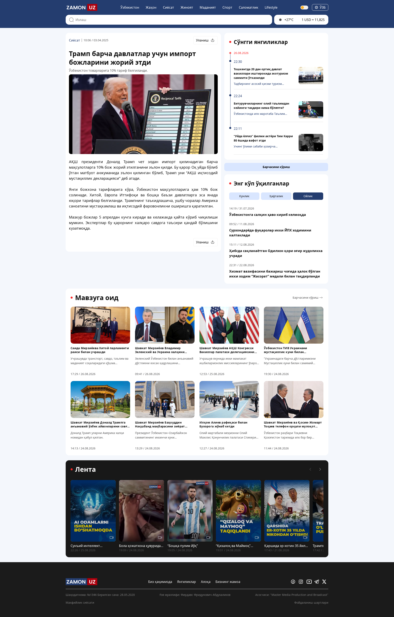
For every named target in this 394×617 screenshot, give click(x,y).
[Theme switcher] (304, 7)
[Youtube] (310, 582)
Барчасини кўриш (276, 167)
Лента (85, 469)
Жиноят (187, 7)
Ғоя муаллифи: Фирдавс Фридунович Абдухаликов (195, 595)
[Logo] (81, 7)
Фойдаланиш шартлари (311, 602)
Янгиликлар (186, 581)
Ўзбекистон (129, 7)
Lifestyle (271, 7)
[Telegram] (317, 582)
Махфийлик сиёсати (80, 602)
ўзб (323, 7)
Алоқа (206, 581)
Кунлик (244, 196)
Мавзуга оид (96, 298)
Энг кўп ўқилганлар (261, 183)
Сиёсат (168, 7)
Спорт (227, 7)
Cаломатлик (248, 7)
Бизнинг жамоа (227, 581)
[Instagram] (302, 582)
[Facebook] (294, 582)
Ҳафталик (276, 196)
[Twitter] (325, 582)
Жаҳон (151, 7)
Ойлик (308, 196)
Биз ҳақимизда (160, 581)
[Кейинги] (320, 469)
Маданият (208, 7)
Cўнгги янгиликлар (261, 42)
